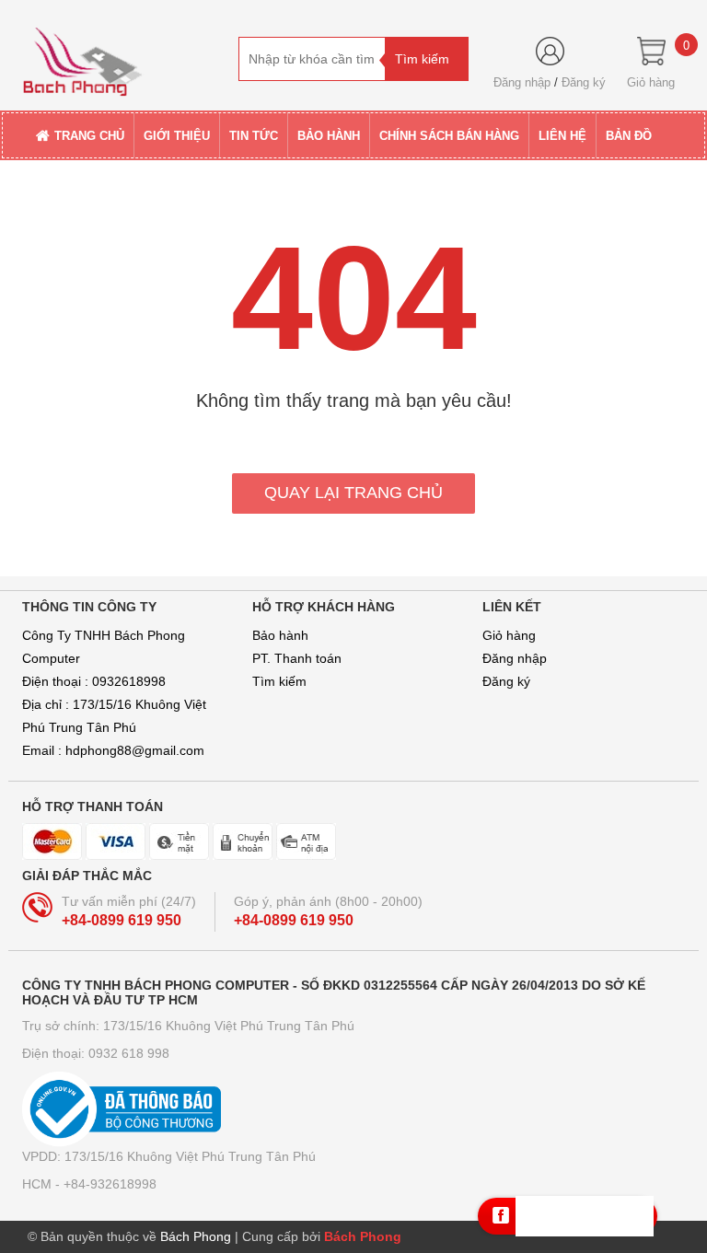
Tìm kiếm (279, 681)
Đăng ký (584, 82)
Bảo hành (280, 635)
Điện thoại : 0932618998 (94, 681)
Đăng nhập (522, 82)
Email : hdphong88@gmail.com (113, 750)
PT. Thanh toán (297, 658)
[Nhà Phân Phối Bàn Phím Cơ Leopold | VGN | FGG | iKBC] (123, 54)
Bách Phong (362, 1236)
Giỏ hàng (509, 635)
